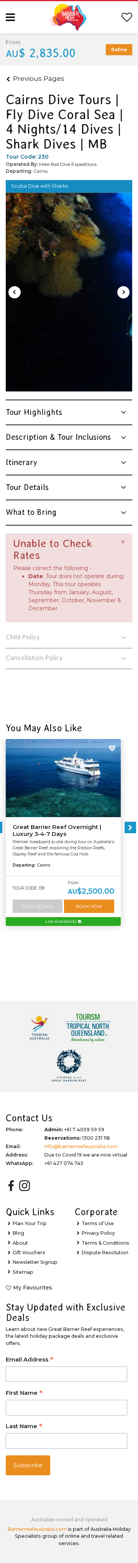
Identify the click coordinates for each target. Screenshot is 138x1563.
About (20, 1243)
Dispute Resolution (105, 1252)
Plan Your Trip (30, 1223)
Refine (119, 49)
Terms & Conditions (105, 1243)
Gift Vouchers (29, 1252)
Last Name (24, 1427)
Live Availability (61, 921)
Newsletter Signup (35, 1262)
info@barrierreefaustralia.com (81, 1146)
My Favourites (32, 1287)
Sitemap (23, 1272)
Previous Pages (38, 78)
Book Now (89, 906)
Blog (18, 1233)
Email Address (29, 1360)
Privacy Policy (98, 1233)
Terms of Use (98, 1223)
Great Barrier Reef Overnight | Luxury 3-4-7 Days (57, 830)
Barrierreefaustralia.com (37, 1529)
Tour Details (37, 906)
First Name (24, 1393)
